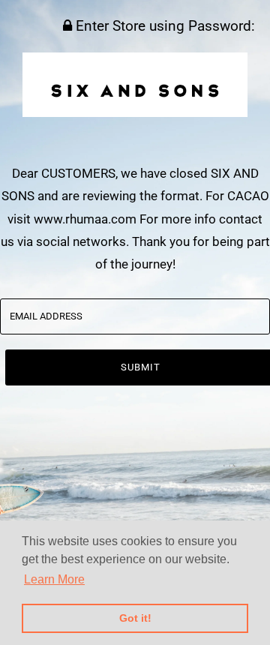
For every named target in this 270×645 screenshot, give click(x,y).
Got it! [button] (135, 618)
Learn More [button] (54, 579)
